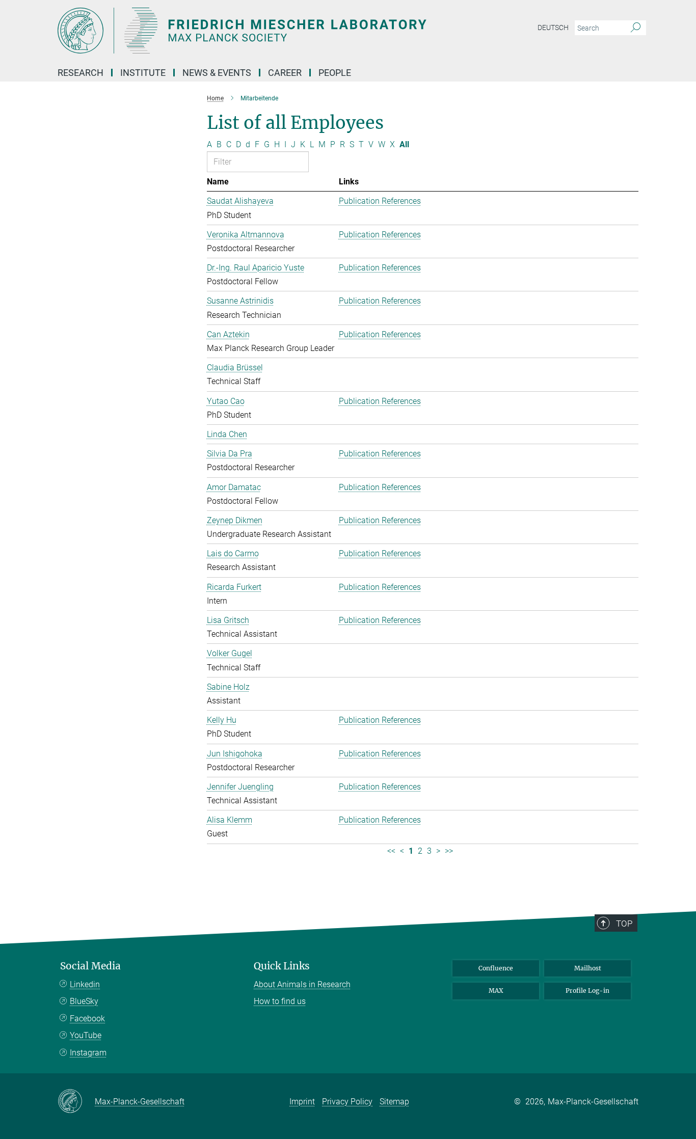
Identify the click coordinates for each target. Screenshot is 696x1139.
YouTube (85, 1035)
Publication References (380, 201)
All (404, 144)
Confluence (495, 968)
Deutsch (553, 27)
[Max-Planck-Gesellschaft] (76, 1102)
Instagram (88, 1052)
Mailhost (587, 968)
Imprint (302, 1101)
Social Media (90, 966)
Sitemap (394, 1101)
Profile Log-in (587, 990)
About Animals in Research (302, 984)
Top (624, 923)
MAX (496, 990)
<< (391, 851)
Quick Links (282, 966)
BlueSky (84, 1001)
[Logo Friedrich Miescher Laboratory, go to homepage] (249, 30)
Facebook (87, 1018)
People (334, 72)
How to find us (280, 1001)
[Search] (635, 28)
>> (449, 851)
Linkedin (85, 984)
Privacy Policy (347, 1101)
